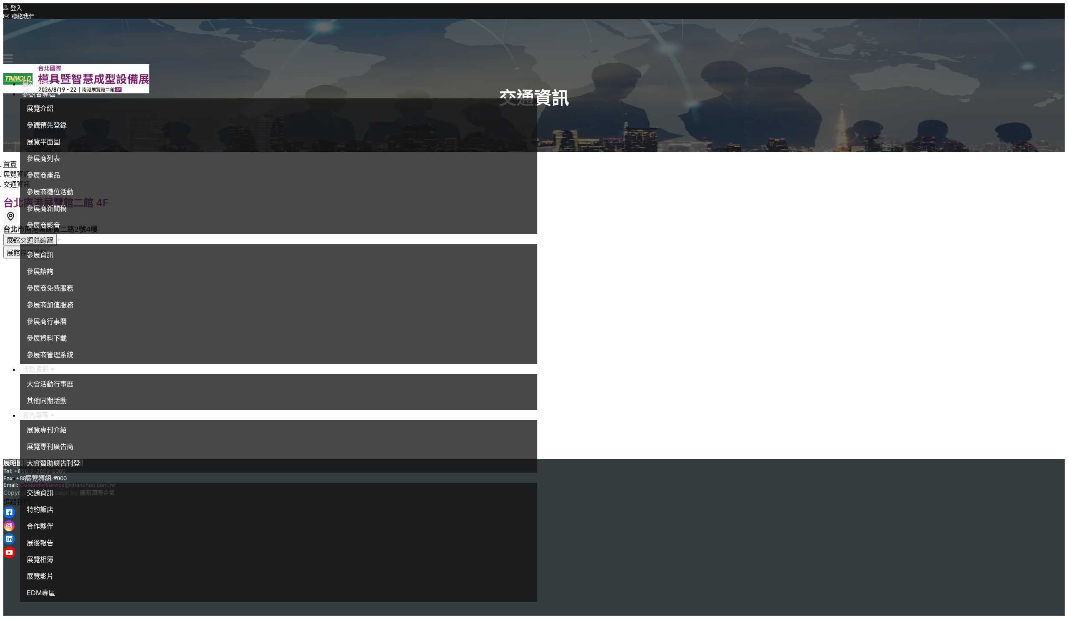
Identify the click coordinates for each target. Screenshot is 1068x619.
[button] (41, 94)
